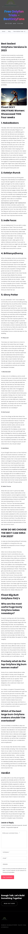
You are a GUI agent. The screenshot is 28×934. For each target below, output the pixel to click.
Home (3, 31)
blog (9, 31)
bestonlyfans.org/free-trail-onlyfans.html (13, 203)
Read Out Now (9, 903)
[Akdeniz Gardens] (10, 4)
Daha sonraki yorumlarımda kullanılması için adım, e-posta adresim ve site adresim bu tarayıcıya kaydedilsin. (14, 870)
